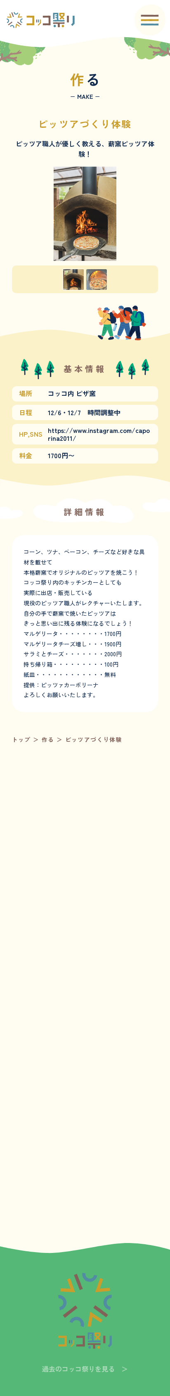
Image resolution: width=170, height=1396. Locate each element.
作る (49, 739)
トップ (21, 739)
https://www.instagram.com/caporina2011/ (99, 434)
